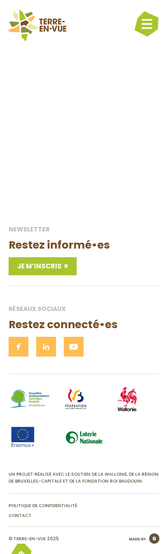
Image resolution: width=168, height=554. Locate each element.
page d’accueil (84, 201)
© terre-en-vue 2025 (34, 539)
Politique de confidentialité (43, 505)
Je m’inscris (39, 266)
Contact (20, 515)
